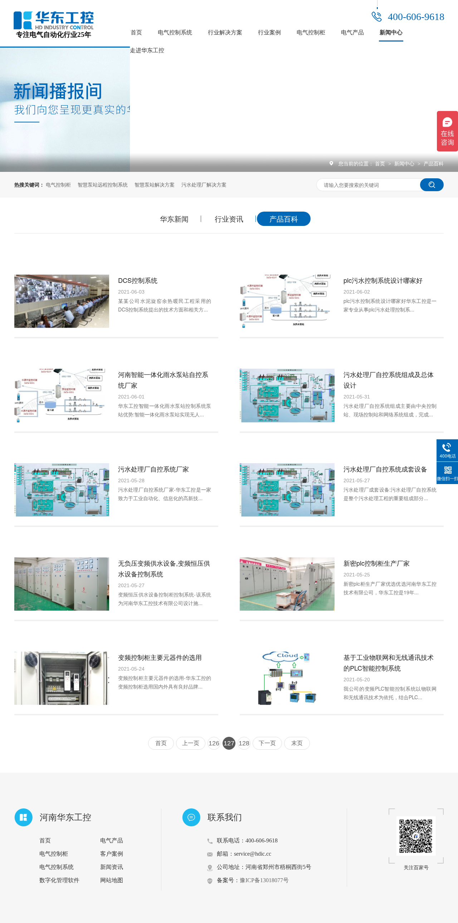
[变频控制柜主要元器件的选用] (61, 678)
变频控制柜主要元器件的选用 (160, 657)
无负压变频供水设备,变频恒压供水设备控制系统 (164, 568)
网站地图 (111, 880)
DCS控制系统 (137, 280)
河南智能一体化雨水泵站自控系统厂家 (163, 379)
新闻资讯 (111, 867)
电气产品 (352, 32)
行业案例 (269, 32)
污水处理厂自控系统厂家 (153, 468)
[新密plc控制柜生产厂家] (287, 584)
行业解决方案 (225, 32)
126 (214, 743)
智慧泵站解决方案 (155, 184)
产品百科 (434, 163)
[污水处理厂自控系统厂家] (61, 490)
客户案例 (111, 854)
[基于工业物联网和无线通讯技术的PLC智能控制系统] (287, 678)
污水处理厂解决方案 (203, 184)
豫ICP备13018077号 (264, 880)
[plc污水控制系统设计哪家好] (287, 301)
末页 (297, 743)
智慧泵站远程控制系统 (103, 184)
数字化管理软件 (59, 880)
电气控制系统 (175, 32)
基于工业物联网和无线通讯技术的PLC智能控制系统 (389, 662)
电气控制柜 (311, 32)
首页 (136, 32)
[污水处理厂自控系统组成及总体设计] (287, 395)
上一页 (190, 743)
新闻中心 (391, 32)
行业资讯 (229, 218)
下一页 (267, 743)
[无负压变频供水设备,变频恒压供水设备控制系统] (61, 584)
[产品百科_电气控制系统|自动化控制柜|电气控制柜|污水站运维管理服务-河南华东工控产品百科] (53, 27)
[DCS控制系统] (61, 301)
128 (244, 743)
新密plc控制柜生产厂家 (377, 562)
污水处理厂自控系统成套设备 (385, 468)
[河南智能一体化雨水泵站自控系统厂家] (61, 395)
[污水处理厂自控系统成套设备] (287, 490)
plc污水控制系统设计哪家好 (383, 280)
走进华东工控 (147, 50)
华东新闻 (174, 218)
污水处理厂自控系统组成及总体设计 (389, 379)
